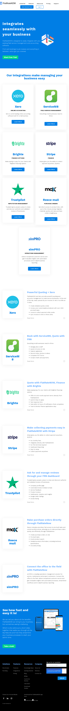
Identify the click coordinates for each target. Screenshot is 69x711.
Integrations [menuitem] (16, 670)
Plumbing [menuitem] (5, 670)
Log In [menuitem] (40, 7)
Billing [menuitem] (25, 676)
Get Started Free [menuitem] (27, 7)
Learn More (18, 122)
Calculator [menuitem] (27, 683)
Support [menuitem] (56, 3)
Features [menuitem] (31, 3)
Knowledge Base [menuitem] (29, 668)
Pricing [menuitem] (48, 3)
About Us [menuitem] (37, 668)
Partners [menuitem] (37, 670)
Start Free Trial (10, 57)
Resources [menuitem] (40, 3)
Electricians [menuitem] (6, 668)
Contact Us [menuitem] (38, 673)
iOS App (35, 700)
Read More (30, 318)
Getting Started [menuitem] (28, 670)
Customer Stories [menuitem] (27, 679)
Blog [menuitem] (25, 673)
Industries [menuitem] (22, 3)
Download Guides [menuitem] (27, 687)
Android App (28, 700)
